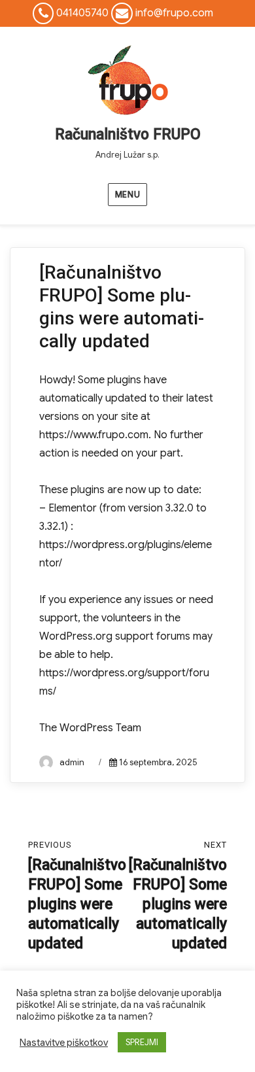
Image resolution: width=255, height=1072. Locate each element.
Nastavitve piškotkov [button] (64, 1042)
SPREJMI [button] (142, 1042)
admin (72, 762)
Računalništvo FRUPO (128, 134)
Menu (127, 194)
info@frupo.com (174, 13)
